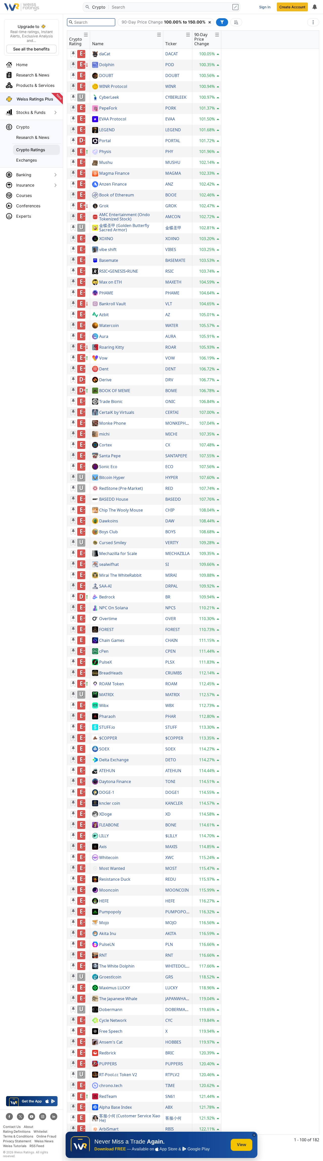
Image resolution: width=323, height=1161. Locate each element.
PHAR (170, 716)
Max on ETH (110, 282)
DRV (169, 380)
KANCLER (174, 803)
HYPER (171, 477)
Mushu (106, 162)
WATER (171, 325)
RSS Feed (37, 1146)
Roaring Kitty (111, 347)
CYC (169, 1020)
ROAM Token (111, 684)
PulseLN (107, 944)
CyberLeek (109, 97)
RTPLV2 (172, 1074)
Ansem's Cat (111, 1042)
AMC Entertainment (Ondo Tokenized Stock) (124, 217)
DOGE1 (172, 792)
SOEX (104, 749)
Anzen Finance (113, 184)
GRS (169, 977)
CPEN (170, 651)
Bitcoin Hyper (112, 477)
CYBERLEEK (175, 97)
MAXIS (171, 846)
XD (168, 814)
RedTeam (108, 1096)
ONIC (170, 401)
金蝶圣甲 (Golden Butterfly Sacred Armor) (124, 227)
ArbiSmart (109, 1129)
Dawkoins (108, 521)
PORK (170, 108)
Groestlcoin (110, 977)
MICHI (171, 434)
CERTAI (171, 412)
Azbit (104, 315)
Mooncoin (109, 890)
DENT (170, 369)
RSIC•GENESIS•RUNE (118, 271)
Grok (104, 206)
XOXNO (106, 239)
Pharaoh (107, 716)
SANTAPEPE (176, 456)
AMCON (172, 216)
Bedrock (107, 597)
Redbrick (107, 1053)
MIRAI (171, 575)
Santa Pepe (110, 456)
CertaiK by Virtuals (116, 412)
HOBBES (173, 1042)
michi (104, 434)
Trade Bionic (111, 401)
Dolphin (106, 65)
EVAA (170, 119)
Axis (103, 847)
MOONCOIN (177, 890)
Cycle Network (113, 1020)
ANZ (169, 184)
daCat (104, 54)
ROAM (171, 684)
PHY (169, 151)
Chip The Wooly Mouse (121, 510)
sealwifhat (109, 564)
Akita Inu (107, 933)
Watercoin (109, 325)
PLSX (169, 662)
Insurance (25, 185)
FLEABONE (109, 825)
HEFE (104, 901)
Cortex (105, 445)
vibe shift (108, 249)
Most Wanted (112, 868)
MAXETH (173, 282)
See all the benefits (31, 49)
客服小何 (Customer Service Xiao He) (129, 1118)
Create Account (292, 7)
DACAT (171, 54)
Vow (103, 358)
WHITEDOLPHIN (180, 966)
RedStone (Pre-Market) (121, 488)
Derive (105, 380)
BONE (170, 825)
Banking (23, 175)
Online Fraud (46, 1136)
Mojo (104, 923)
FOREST (106, 629)
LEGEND (107, 130)
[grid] (144, 592)
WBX (169, 705)
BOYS (170, 532)
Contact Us (12, 1126)
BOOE (171, 195)
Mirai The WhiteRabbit (120, 575)
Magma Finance (114, 173)
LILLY (104, 836)
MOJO (171, 922)
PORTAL (172, 140)
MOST (171, 868)
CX (167, 445)
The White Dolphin (116, 966)
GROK (171, 206)
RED (169, 488)
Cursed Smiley (112, 543)
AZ (167, 314)
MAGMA (173, 173)
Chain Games (111, 640)
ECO (169, 466)
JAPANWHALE (177, 998)
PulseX (105, 662)
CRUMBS (173, 673)
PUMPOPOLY (178, 912)
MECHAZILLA (177, 553)
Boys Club (108, 532)
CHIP (170, 510)
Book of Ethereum (116, 195)
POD (169, 64)
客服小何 (173, 1118)
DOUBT (106, 75)
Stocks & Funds (30, 112)
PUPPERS (108, 1064)
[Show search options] (236, 7)
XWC (169, 857)
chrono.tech (110, 1085)
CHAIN (171, 640)
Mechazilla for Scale (118, 553)
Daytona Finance (115, 781)
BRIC (169, 1053)
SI (167, 564)
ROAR (170, 347)
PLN (169, 944)
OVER (170, 618)
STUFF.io (107, 727)
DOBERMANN (178, 1009)
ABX (169, 1107)
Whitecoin (108, 857)
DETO (170, 760)
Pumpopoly (110, 912)
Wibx (104, 705)
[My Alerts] (314, 7)
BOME (171, 390)
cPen (104, 651)
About (28, 1126)
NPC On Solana (113, 608)
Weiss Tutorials (14, 1146)
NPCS (170, 608)
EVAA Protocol (112, 119)
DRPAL (171, 586)
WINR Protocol (113, 86)
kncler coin (109, 803)
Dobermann (110, 1009)
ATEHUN (107, 771)
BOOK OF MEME (114, 391)
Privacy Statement (17, 1141)
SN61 (170, 1096)
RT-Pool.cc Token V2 (118, 1075)
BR (167, 597)
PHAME (106, 293)
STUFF (171, 727)
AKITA (170, 933)
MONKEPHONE (179, 423)
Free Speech (110, 1031)
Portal (105, 141)
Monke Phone (112, 423)
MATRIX (106, 695)
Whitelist (40, 1131)
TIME (170, 1085)
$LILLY (171, 836)
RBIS (169, 1129)
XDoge (105, 814)
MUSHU (172, 162)
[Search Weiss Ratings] (87, 7)
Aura (103, 336)
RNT (103, 955)
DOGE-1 (106, 792)
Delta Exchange (114, 760)
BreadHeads (111, 673)
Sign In (265, 7)
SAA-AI (105, 586)
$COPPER (108, 738)
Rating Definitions (17, 1131)
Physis (105, 151)
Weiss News (43, 1141)
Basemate (108, 260)
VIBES (170, 249)
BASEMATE (175, 260)
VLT (168, 304)
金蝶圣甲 (173, 228)
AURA (170, 336)
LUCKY (171, 988)
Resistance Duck (114, 879)
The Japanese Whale (118, 999)
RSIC (169, 271)
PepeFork (108, 108)
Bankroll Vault (112, 304)
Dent (104, 369)
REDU (170, 879)
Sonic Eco (108, 467)
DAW (169, 521)
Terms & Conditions (18, 1136)
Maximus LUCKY (114, 988)
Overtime (108, 619)
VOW (170, 358)
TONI (170, 781)
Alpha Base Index (115, 1107)
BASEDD (173, 499)
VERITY (171, 542)
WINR (170, 86)
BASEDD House (113, 499)
